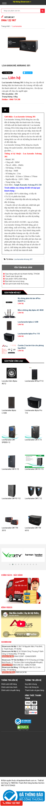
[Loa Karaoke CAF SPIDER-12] (11, 432)
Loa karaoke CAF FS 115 (34, 469)
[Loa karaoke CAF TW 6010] (34, 520)
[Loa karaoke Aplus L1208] (11, 402)
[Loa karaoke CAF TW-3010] (11, 520)
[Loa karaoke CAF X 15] (34, 432)
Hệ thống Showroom (21, 2)
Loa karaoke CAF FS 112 (11, 498)
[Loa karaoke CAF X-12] (11, 461)
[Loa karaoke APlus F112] (34, 373)
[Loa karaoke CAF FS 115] (34, 461)
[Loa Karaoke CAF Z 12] (34, 491)
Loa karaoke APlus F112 (34, 381)
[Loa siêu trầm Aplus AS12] (11, 373)
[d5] (17, 555)
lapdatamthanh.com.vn (27, 780)
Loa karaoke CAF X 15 (33, 440)
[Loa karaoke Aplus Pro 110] (34, 402)
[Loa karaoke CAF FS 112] (11, 491)
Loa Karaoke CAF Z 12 (33, 498)
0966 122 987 (12, 803)
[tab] (5, 110)
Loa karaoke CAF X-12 (10, 469)
